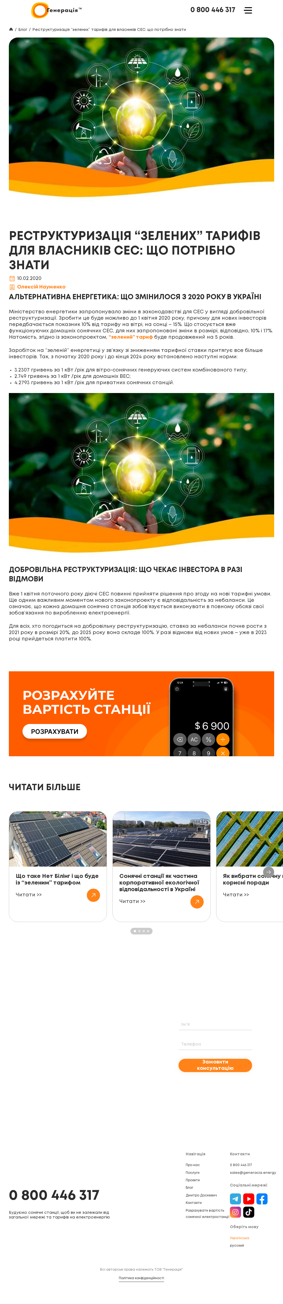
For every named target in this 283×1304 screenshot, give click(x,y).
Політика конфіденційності (141, 1278)
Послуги (193, 1172)
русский (237, 1245)
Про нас (193, 1165)
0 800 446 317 (212, 10)
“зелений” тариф (131, 337)
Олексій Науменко (41, 287)
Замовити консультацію (215, 1065)
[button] (268, 872)
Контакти (194, 1202)
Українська (239, 1238)
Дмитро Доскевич (201, 1195)
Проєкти (193, 1180)
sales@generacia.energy (253, 1172)
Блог (22, 29)
